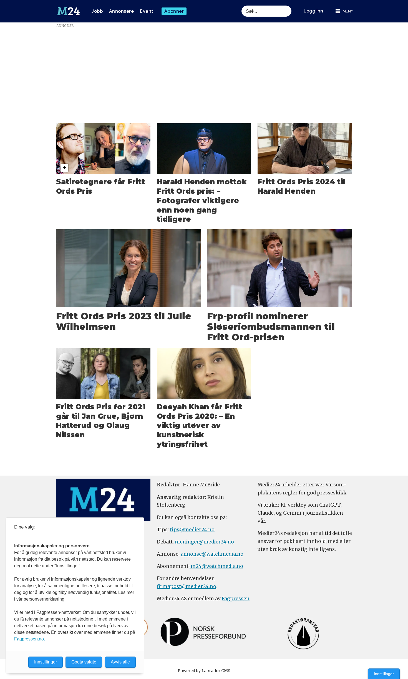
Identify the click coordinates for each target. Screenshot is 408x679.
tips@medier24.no (192, 530)
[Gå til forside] (68, 11)
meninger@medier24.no (204, 542)
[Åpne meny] (344, 11)
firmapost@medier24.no (186, 586)
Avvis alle (120, 662)
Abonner (174, 11)
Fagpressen (236, 599)
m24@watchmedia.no (216, 566)
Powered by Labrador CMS (204, 670)
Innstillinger (384, 674)
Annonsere (121, 11)
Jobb (97, 11)
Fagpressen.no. (29, 639)
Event (146, 11)
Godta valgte (83, 662)
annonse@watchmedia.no (212, 554)
